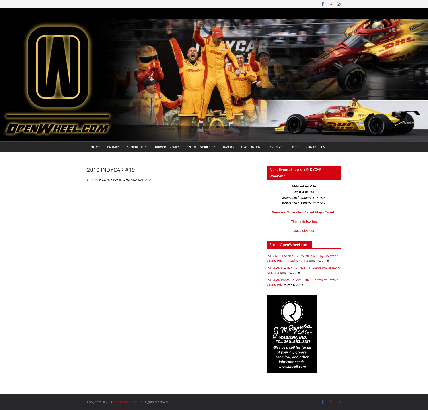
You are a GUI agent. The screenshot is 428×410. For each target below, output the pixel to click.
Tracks (228, 147)
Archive (275, 147)
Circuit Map (313, 212)
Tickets (330, 212)
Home (95, 147)
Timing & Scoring (304, 221)
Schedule (135, 147)
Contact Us (315, 147)
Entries (113, 147)
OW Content (251, 147)
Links (294, 147)
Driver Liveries (167, 147)
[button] (145, 147)
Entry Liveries (198, 147)
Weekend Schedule (286, 212)
